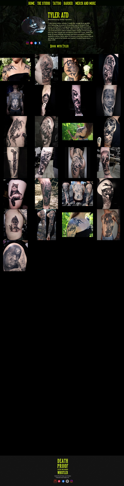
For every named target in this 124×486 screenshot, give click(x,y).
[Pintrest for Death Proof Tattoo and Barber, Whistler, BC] (59, 481)
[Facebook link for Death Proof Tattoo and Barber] (63, 481)
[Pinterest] (31, 43)
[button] (43, 3)
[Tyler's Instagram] (27, 43)
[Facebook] (35, 43)
